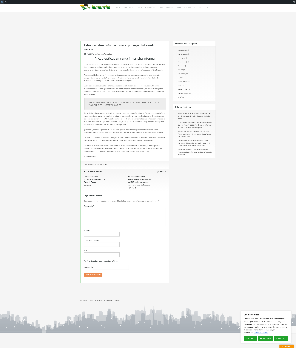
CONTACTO (209, 8)
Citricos (180, 70)
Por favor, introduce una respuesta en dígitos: (101, 261)
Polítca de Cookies (261, 332)
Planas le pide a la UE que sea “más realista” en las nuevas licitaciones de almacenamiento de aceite (194, 116)
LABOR (139, 8)
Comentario (89, 206)
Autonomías (182, 62)
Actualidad (99, 54)
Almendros (181, 58)
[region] (265, 327)
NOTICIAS (198, 8)
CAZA (161, 8)
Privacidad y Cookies (113, 300)
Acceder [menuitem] (8, 2)
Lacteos (180, 77)
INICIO (118, 8)
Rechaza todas (265, 338)
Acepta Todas (281, 338)
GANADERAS (150, 8)
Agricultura (108, 54)
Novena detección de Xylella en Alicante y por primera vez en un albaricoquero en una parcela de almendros (195, 152)
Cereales (181, 66)
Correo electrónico (91, 240)
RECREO (169, 8)
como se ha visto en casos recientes (149, 132)
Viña (179, 97)
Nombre (87, 230)
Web (85, 251)
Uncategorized (183, 93)
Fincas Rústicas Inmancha (97, 165)
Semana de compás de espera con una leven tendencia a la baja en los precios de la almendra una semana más (195, 134)
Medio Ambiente (183, 81)
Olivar (180, 85)
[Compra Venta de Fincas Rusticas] (95, 8)
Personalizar (250, 338)
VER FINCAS (129, 8)
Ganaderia (181, 74)
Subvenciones (182, 89)
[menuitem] (2, 2)
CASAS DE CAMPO (183, 8)
